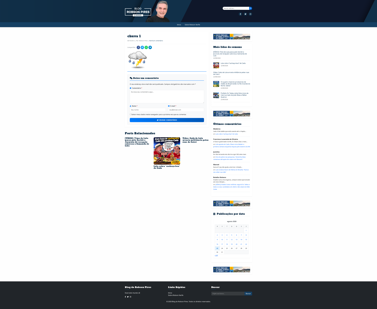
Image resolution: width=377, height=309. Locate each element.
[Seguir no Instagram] (250, 14)
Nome (134, 106)
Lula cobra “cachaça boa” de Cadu (167, 167)
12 (231, 239)
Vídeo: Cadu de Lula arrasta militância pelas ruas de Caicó (196, 140)
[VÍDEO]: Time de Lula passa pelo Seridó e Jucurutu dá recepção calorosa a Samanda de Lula (137, 142)
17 (222, 244)
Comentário (137, 88)
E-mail (173, 106)
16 (217, 244)
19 (231, 244)
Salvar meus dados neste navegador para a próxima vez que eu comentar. (158, 114)
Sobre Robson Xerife (192, 25)
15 (246, 239)
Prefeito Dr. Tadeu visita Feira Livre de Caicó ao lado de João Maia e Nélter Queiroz (234, 95)
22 (246, 244)
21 (241, 244)
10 (222, 239)
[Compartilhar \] (138, 47)
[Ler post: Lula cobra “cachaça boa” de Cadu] (216, 65)
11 (227, 239)
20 (236, 244)
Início (179, 25)
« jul (216, 255)
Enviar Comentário (168, 120)
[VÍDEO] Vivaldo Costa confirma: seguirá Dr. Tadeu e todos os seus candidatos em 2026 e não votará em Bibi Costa (231, 187)
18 (227, 244)
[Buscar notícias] (250, 8)
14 (241, 239)
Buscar (248, 293)
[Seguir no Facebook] (240, 14)
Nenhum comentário (156, 41)
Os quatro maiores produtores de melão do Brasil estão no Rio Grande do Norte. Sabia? (235, 84)
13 (236, 239)
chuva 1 (134, 36)
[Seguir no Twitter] (245, 14)
